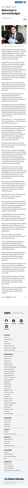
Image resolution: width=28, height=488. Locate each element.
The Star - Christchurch (9, 377)
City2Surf (6, 432)
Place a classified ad (9, 468)
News (3, 7)
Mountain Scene (8, 401)
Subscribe (19, 2)
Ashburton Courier (8, 390)
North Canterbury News (9, 371)
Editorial (13, 7)
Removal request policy (9, 350)
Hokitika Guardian (8, 365)
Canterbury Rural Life (9, 373)
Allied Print (6, 443)
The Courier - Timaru (9, 392)
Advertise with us (8, 464)
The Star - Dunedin (8, 405)
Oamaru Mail (7, 394)
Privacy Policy (7, 343)
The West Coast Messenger (10, 367)
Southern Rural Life (8, 409)
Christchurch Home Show (10, 434)
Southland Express (8, 413)
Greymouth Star (8, 363)
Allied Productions (8, 439)
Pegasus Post (7, 382)
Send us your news (8, 339)
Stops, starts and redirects (10, 456)
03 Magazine (7, 424)
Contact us (6, 337)
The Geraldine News (8, 375)
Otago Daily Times (8, 356)
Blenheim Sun (7, 358)
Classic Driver (7, 422)
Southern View (7, 386)
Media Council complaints (10, 348)
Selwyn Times (7, 388)
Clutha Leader (7, 407)
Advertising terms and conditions (12, 470)
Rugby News (7, 426)
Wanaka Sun (7, 396)
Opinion (8, 7)
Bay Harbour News (8, 380)
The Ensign (6, 411)
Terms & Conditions (8, 454)
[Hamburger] (24, 2)
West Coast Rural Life (9, 369)
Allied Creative (7, 441)
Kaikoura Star (7, 361)
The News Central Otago (10, 403)
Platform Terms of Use (9, 346)
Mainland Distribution (9, 445)
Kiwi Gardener (7, 420)
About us (6, 341)
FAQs (5, 458)
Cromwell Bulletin (8, 399)
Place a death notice (9, 466)
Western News (7, 384)
